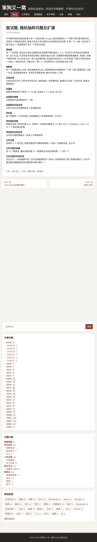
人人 (38, 513)
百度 (32, 499)
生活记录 (10, 509)
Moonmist (82, 504)
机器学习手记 (12, 469)
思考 (37, 504)
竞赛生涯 (10, 448)
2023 (8, 369)
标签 (70, 14)
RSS (78, 14)
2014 (8, 397)
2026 (8, 342)
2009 (9, 412)
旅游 (40, 509)
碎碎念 (7, 472)
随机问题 (31, 171)
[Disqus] (48, 222)
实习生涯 (10, 463)
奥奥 (59, 509)
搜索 (89, 326)
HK (7, 454)
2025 (8, 363)
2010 (8, 409)
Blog (15, 14)
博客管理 (8, 442)
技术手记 (15, 171)
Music (68, 499)
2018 (8, 384)
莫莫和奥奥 (11, 475)
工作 (46, 513)
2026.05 (11, 348)
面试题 (40, 171)
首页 (6, 14)
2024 (9, 366)
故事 (31, 509)
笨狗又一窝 (14, 7)
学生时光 (8, 445)
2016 (8, 391)
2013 (8, 400)
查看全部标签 (9, 518)
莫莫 (22, 499)
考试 (29, 513)
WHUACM (54, 499)
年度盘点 (58, 504)
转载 (47, 504)
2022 (8, 372)
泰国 (55, 513)
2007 (8, 418)
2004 (9, 427)
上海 (22, 509)
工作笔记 (25, 14)
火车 (50, 509)
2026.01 (10, 360)
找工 (28, 504)
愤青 (8, 481)
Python (78, 509)
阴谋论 (9, 513)
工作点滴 (8, 457)
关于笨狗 (51, 14)
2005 (9, 424)
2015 (8, 394)
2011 (8, 406)
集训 (18, 504)
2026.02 (11, 357)
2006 (9, 421)
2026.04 (11, 351)
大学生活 (10, 499)
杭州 (70, 504)
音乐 (8, 478)
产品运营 (10, 460)
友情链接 (38, 14)
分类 (61, 14)
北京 (20, 513)
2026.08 (11, 345)
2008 (9, 415)
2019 (8, 381)
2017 (8, 387)
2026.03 (11, 354)
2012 (8, 403)
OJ (63, 513)
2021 (8, 375)
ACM (41, 499)
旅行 (8, 484)
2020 (9, 378)
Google (79, 499)
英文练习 (10, 451)
